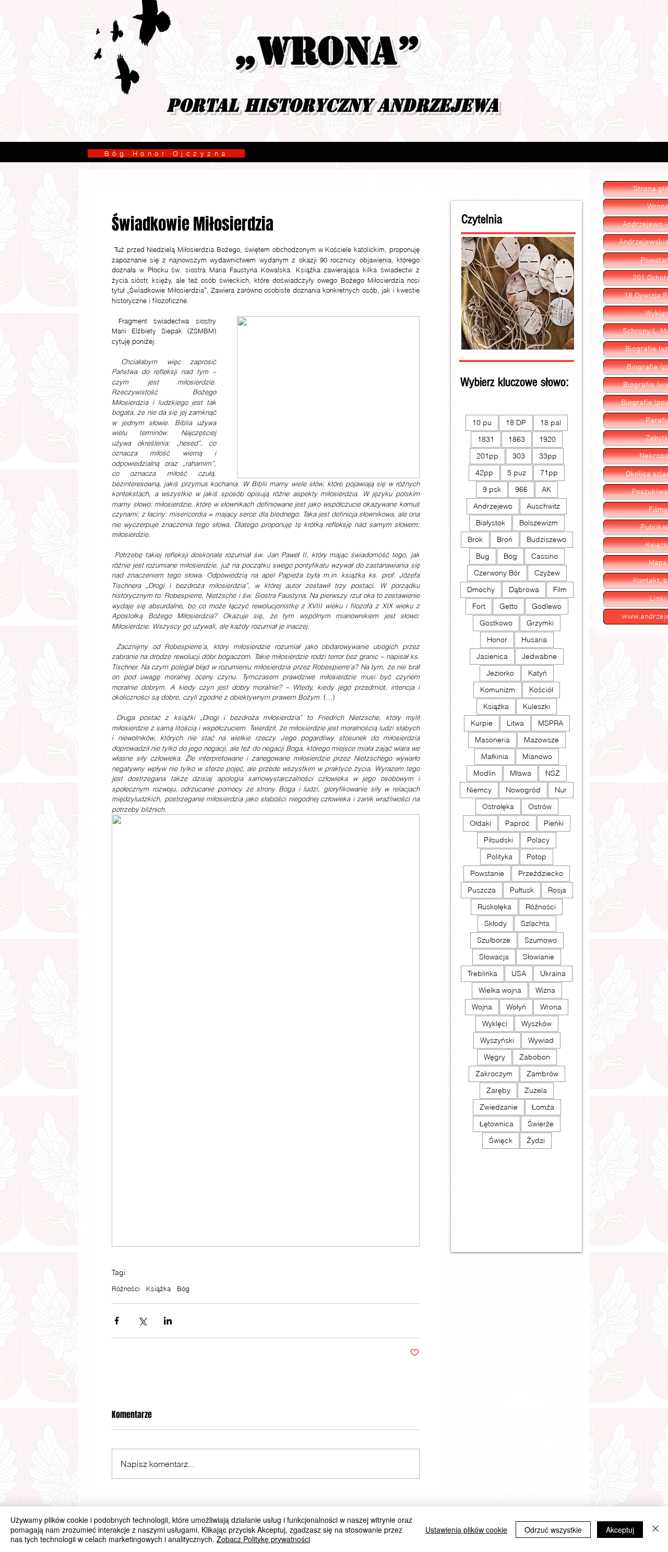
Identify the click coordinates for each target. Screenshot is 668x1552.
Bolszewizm (538, 522)
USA (518, 973)
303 (518, 456)
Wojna (482, 1007)
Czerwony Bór (497, 573)
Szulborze (493, 940)
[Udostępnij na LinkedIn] (168, 1321)
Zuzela (535, 1090)
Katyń (537, 673)
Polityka (499, 856)
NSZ (552, 773)
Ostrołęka (498, 806)
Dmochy (481, 589)
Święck (500, 1140)
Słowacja (494, 956)
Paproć (517, 823)
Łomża (543, 1107)
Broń (504, 539)
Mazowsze (541, 739)
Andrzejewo (492, 506)
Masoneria (492, 739)
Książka (158, 1288)
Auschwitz (543, 506)
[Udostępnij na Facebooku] (117, 1321)
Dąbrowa (524, 589)
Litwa (515, 723)
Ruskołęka (494, 906)
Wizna (545, 990)
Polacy (538, 840)
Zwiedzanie (499, 1107)
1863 (516, 439)
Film (560, 589)
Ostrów (540, 806)
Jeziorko (500, 673)
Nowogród (523, 790)
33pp (548, 456)
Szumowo (540, 940)
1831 (486, 439)
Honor (497, 639)
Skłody (495, 923)
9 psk (492, 489)
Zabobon (534, 1057)
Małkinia (494, 756)
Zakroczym (493, 1073)
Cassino (544, 556)
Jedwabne (539, 656)
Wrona (551, 1007)
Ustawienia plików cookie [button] (466, 1529)
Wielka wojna (500, 990)
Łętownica (497, 1123)
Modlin (484, 773)
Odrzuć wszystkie (553, 1529)
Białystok (490, 522)
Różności (126, 1288)
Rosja (557, 890)
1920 (547, 439)
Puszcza (482, 890)
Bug (483, 556)
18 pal (550, 422)
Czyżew (547, 573)
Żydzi (536, 1140)
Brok (475, 539)
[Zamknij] (655, 1529)
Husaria (534, 639)
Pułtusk (522, 890)
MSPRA (550, 723)
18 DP (516, 422)
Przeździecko (540, 873)
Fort (478, 606)
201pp (487, 456)
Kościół (541, 689)
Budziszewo (546, 539)
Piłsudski (498, 840)
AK (546, 489)
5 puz (516, 472)
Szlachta (535, 923)
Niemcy (479, 790)
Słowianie (538, 956)
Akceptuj (620, 1529)
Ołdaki (480, 823)
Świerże (541, 1123)
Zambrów (542, 1073)
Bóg (183, 1288)
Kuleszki (536, 706)
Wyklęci (494, 1023)
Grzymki (540, 623)
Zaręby (498, 1090)
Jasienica (492, 656)
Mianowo (537, 756)
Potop (536, 856)
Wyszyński (497, 1040)
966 (521, 489)
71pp (549, 472)
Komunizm (497, 689)
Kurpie (482, 723)
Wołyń (516, 1007)
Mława (520, 773)
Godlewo (547, 606)
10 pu (482, 422)
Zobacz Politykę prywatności (263, 1539)
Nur (561, 790)
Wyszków (536, 1023)
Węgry (494, 1057)
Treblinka (482, 973)
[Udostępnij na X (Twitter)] (142, 1321)
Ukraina (553, 973)
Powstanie (487, 873)
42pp (484, 472)
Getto (508, 606)
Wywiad (541, 1040)
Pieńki (554, 823)
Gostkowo (496, 623)
